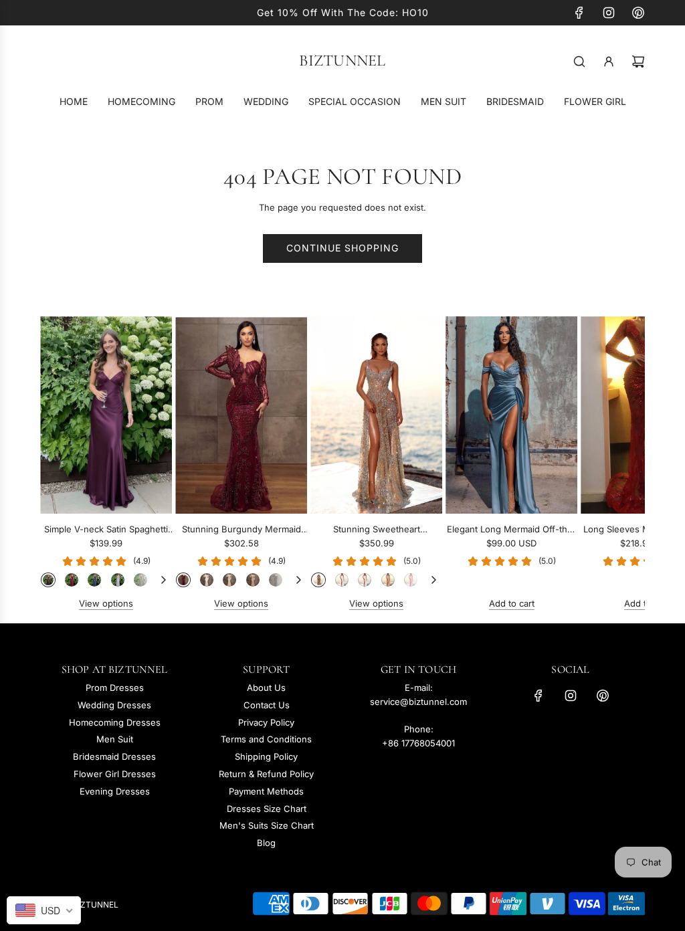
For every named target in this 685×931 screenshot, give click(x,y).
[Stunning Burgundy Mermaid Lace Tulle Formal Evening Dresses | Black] (275, 580)
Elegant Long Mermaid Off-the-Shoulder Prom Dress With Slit (512, 530)
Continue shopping (342, 247)
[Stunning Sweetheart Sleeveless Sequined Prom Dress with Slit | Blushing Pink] (410, 580)
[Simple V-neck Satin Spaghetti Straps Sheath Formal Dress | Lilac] (117, 580)
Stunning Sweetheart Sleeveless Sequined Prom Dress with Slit (376, 530)
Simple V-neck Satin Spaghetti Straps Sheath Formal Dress (106, 530)
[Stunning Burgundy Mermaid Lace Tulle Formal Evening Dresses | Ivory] (229, 580)
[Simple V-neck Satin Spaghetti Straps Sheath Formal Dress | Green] (140, 580)
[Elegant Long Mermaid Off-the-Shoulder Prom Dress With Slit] (511, 415)
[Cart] (638, 61)
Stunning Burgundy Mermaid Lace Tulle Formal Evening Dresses (241, 530)
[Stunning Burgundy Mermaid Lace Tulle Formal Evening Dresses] (241, 415)
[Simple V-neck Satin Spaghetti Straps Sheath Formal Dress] (106, 415)
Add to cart (511, 603)
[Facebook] (579, 12)
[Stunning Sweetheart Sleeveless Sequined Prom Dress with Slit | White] (342, 580)
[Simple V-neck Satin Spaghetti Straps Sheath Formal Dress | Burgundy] (71, 580)
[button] (65, 463)
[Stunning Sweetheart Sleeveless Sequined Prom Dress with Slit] (376, 415)
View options (106, 603)
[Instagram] (608, 12)
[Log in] (608, 61)
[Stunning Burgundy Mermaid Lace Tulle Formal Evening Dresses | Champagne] (253, 580)
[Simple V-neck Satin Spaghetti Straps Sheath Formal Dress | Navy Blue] (94, 580)
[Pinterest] (638, 12)
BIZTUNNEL (342, 60)
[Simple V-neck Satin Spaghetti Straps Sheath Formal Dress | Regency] (48, 580)
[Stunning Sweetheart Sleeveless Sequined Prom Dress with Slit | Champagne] (388, 580)
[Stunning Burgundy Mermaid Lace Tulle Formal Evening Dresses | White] (206, 580)
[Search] (579, 61)
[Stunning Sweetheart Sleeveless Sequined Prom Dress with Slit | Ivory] (364, 580)
